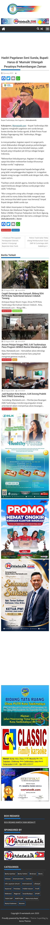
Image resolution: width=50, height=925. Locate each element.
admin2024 (21, 290)
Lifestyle (37, 884)
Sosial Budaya (17, 311)
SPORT (37, 894)
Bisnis (15, 360)
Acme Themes (25, 921)
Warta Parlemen (11, 903)
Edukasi (7, 879)
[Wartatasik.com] (3, 28)
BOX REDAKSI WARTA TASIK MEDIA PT (19, 822)
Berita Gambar (10, 874)
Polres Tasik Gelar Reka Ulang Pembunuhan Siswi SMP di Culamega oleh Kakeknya (37, 242)
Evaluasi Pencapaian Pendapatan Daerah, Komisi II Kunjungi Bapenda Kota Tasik (11, 242)
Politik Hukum (28, 889)
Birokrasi (33, 874)
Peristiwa (17, 889)
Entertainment (18, 879)
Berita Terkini (6, 230)
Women (22, 903)
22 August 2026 (8, 290)
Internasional (27, 884)
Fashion (29, 879)
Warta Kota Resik (32, 898)
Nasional (8, 889)
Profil (37, 889)
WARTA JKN (19, 898)
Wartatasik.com (19, 125)
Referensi (8, 894)
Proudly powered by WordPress (15, 918)
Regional (17, 894)
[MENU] (47, 28)
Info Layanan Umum (12, 884)
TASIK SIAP (15, 230)
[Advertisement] (25, 45)
